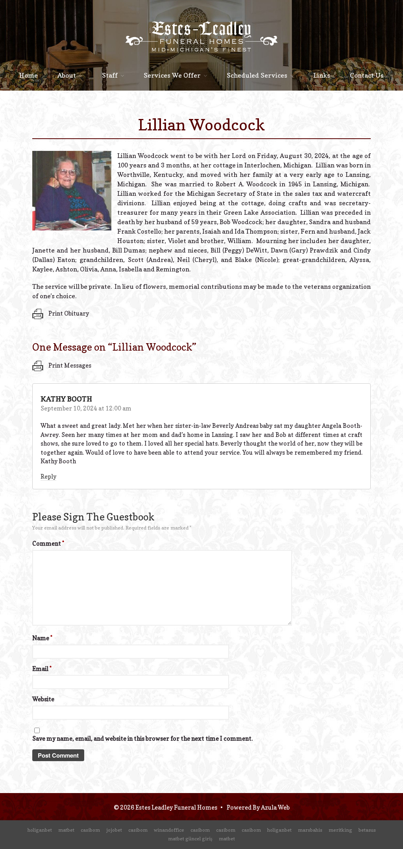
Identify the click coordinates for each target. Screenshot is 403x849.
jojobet (114, 830)
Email (42, 669)
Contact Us (367, 75)
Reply (48, 476)
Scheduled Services (257, 75)
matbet (66, 830)
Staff (110, 75)
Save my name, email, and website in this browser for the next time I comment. (142, 738)
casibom (90, 830)
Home (28, 75)
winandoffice (169, 830)
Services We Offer (172, 75)
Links (321, 75)
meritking (340, 830)
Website (43, 699)
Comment (48, 543)
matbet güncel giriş (190, 839)
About (66, 75)
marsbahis (310, 830)
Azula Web (275, 807)
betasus (367, 830)
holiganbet (40, 830)
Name (42, 638)
